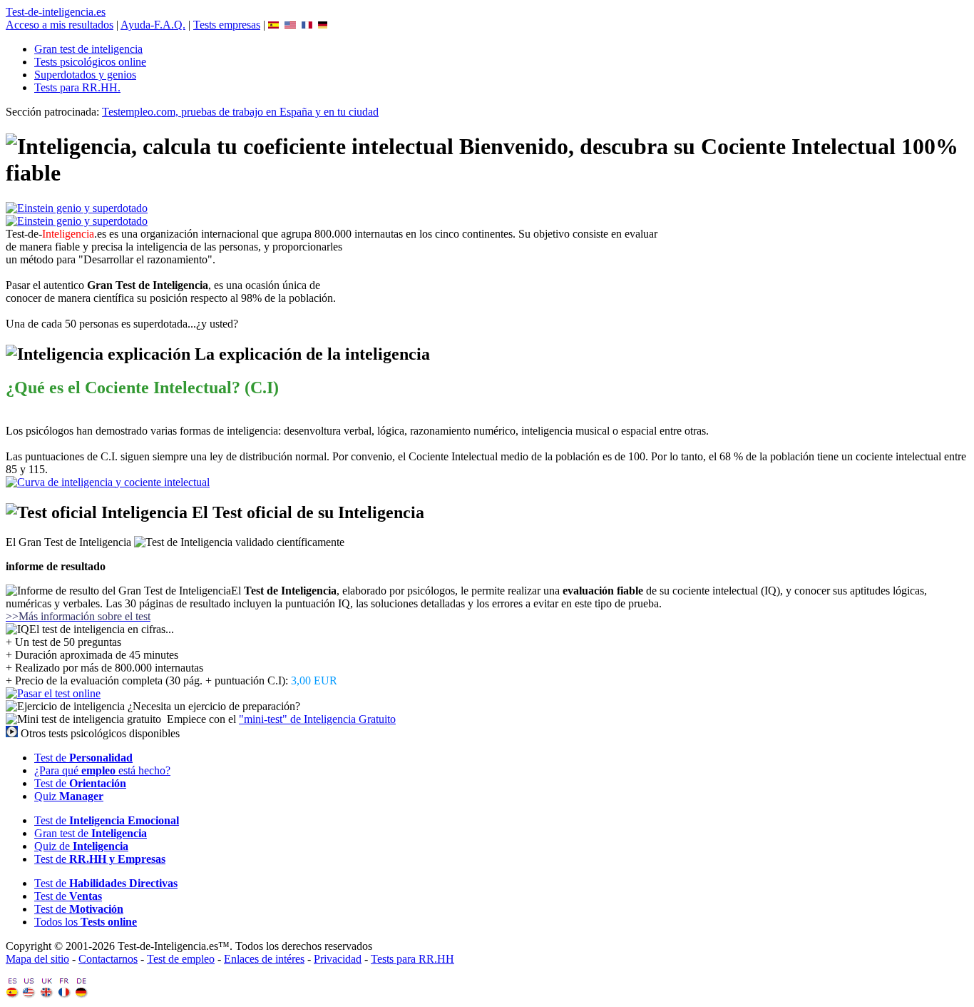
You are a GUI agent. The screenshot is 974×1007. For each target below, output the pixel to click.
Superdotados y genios (85, 75)
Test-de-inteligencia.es (56, 12)
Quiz (68, 796)
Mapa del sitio (37, 959)
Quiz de (81, 846)
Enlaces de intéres (264, 959)
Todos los (85, 922)
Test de (83, 758)
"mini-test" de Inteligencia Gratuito (317, 719)
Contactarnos (108, 959)
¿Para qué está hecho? (102, 770)
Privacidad (338, 959)
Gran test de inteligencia (88, 49)
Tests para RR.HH (412, 959)
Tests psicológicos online (90, 62)
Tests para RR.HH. (77, 87)
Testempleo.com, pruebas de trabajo (240, 112)
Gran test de (90, 833)
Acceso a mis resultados (59, 25)
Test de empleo (181, 959)
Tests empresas (226, 25)
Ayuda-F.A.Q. (153, 25)
